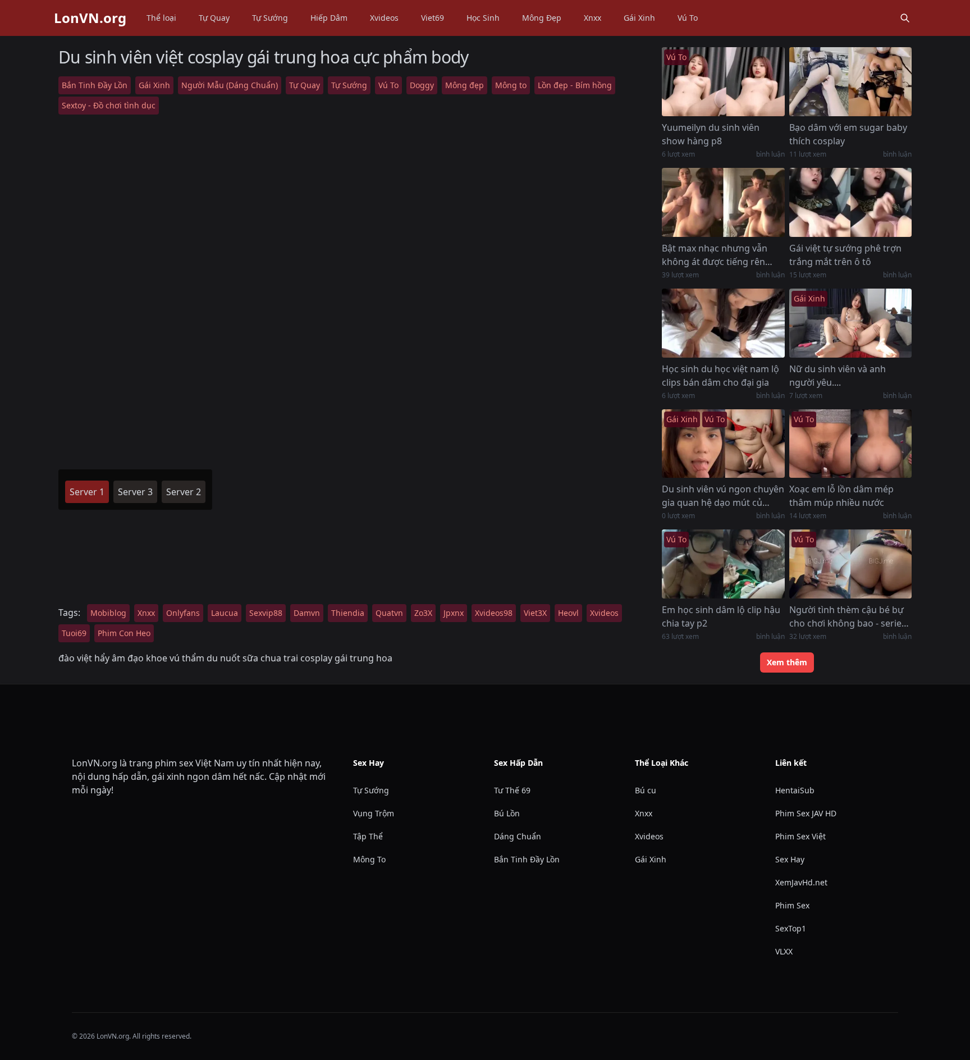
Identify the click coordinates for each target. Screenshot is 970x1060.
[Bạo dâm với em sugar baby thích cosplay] (850, 81)
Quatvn (389, 612)
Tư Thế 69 (512, 790)
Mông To (369, 859)
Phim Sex (792, 905)
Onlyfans (183, 612)
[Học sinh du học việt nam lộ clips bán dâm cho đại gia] (723, 323)
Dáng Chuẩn (517, 836)
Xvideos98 (494, 612)
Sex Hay (789, 859)
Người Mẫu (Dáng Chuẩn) (229, 85)
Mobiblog (108, 612)
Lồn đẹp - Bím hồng (575, 85)
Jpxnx (453, 612)
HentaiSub (795, 790)
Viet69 (432, 17)
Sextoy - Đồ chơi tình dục (108, 105)
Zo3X (423, 612)
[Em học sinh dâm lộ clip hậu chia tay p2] (723, 563)
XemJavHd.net (801, 882)
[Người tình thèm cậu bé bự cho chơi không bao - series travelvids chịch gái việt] (850, 563)
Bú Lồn (507, 813)
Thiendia (347, 612)
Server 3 (135, 492)
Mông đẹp (464, 85)
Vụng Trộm (373, 813)
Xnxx (592, 17)
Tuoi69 (74, 633)
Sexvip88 (265, 612)
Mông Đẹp (541, 17)
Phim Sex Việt (800, 836)
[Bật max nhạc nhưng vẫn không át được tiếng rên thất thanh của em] (723, 202)
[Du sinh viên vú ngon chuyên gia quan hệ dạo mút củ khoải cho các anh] (723, 443)
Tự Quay (214, 17)
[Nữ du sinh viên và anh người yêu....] (850, 323)
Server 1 (87, 492)
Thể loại (161, 17)
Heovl (568, 612)
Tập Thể (368, 836)
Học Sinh (483, 17)
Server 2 (183, 492)
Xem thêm (787, 662)
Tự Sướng (270, 17)
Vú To (688, 17)
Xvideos (384, 17)
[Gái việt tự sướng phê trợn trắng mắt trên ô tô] (850, 202)
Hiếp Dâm (328, 17)
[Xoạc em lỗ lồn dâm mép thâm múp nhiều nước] (850, 443)
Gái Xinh (639, 17)
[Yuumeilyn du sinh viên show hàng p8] (723, 81)
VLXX (784, 951)
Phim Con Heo (124, 633)
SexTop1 (790, 928)
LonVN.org (90, 18)
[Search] (905, 18)
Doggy (422, 85)
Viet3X (535, 612)
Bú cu (645, 790)
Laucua (224, 612)
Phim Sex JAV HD (805, 813)
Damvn (307, 612)
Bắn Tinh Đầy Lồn (94, 85)
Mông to (511, 85)
